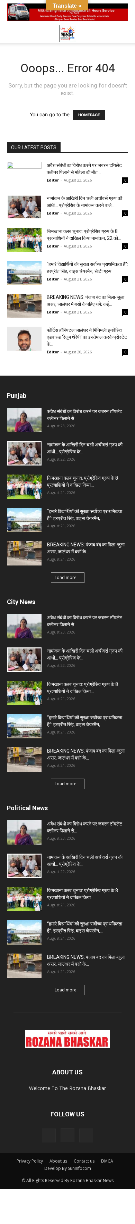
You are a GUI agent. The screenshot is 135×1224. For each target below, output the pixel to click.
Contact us (84, 1161)
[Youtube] (86, 1135)
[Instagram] (67, 1135)
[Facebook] (49, 1135)
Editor (53, 180)
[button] (12, 33)
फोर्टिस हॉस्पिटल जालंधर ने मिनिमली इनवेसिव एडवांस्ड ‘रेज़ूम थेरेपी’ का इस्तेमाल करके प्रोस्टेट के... (87, 337)
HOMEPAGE (89, 114)
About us (58, 1161)
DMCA (107, 1161)
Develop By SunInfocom (67, 1168)
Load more (65, 577)
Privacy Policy (30, 1161)
